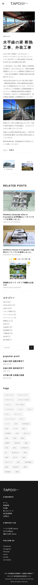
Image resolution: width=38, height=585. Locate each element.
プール (20, 409)
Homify (5, 557)
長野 (25, 467)
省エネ (15, 457)
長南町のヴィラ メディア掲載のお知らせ (18, 283)
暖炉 (26, 443)
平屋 (14, 438)
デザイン (15, 57)
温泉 (6, 457)
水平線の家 (29, 59)
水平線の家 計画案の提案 (13, 375)
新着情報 (6, 505)
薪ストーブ (8, 462)
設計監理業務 (7, 513)
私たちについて (8, 511)
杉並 (6, 448)
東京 (14, 448)
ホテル (29, 409)
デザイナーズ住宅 (23, 400)
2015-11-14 (6, 371)
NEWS (5, 54)
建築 (18, 59)
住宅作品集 (26, 424)
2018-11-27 (6, 36)
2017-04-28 (7, 378)
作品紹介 (6, 327)
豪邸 (20, 62)
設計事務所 (15, 62)
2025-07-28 (7, 287)
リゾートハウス (9, 419)
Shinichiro (24, 54)
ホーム (5, 503)
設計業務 (6, 340)
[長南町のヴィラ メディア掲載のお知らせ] (19, 268)
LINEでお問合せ (8, 531)
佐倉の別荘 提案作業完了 (13, 361)
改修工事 (17, 443)
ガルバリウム (9, 395)
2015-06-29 (7, 364)
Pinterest (6, 552)
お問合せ (6, 516)
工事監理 (13, 54)
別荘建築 (6, 330)
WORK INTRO (7, 305)
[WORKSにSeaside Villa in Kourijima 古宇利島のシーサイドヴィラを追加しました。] (19, 200)
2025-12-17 (6, 222)
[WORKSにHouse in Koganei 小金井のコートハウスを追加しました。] (19, 235)
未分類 (5, 336)
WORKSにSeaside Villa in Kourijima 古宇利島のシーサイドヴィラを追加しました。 (18, 216)
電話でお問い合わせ (9, 534)
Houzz (5, 554)
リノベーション (8, 318)
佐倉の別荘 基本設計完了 (13, 368)
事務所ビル (7, 321)
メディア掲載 (7, 311)
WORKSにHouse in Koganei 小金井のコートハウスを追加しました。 (18, 251)
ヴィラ (7, 424)
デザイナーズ (7, 57)
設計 (10, 62)
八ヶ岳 (15, 428)
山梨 (6, 438)
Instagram (19, 141)
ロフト (22, 419)
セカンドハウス (22, 395)
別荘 (24, 428)
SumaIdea (7, 560)
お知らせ (6, 308)
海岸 (25, 452)
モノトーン (18, 414)
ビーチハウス (22, 57)
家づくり (14, 59)
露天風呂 (8, 472)
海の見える (15, 452)
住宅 (9, 54)
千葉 (17, 433)
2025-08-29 (7, 255)
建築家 (23, 59)
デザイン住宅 (20, 404)
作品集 (5, 508)
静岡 (24, 62)
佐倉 (6, 428)
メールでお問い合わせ (10, 528)
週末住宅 (15, 467)
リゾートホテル (8, 315)
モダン (7, 414)
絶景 (6, 62)
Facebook (10, 141)
